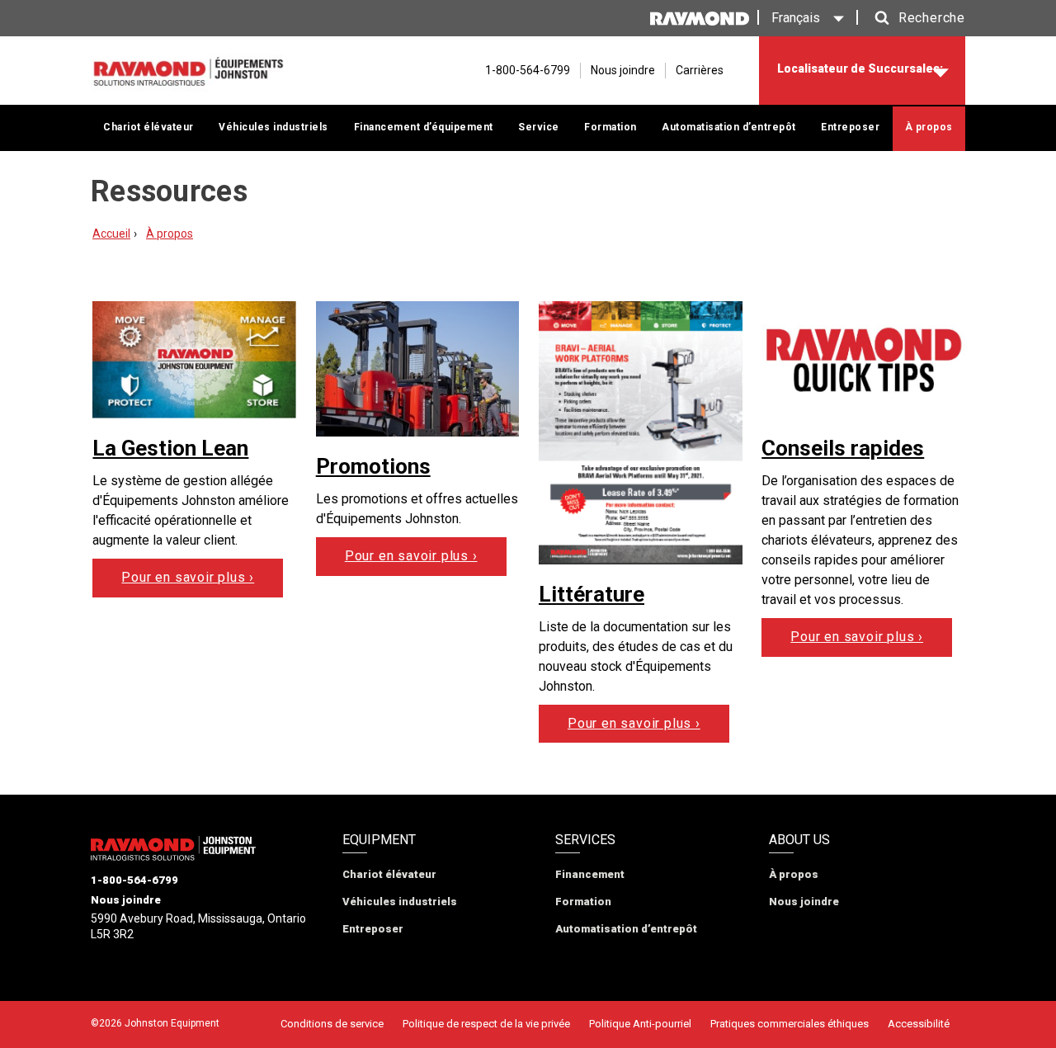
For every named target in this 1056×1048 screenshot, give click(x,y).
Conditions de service (332, 1023)
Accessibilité (919, 1023)
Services (585, 839)
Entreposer (850, 127)
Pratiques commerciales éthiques (789, 1023)
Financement (590, 874)
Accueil (111, 233)
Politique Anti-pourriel (640, 1023)
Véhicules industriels (273, 127)
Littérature (591, 594)
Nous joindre (623, 70)
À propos (929, 127)
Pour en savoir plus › (187, 577)
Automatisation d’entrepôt (729, 127)
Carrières (700, 70)
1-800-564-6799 (134, 880)
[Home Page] (188, 70)
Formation (610, 127)
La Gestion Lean (170, 448)
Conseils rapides (842, 448)
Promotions (373, 466)
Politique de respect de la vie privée (486, 1023)
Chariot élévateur (148, 127)
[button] (915, 18)
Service (538, 127)
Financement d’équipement (423, 127)
